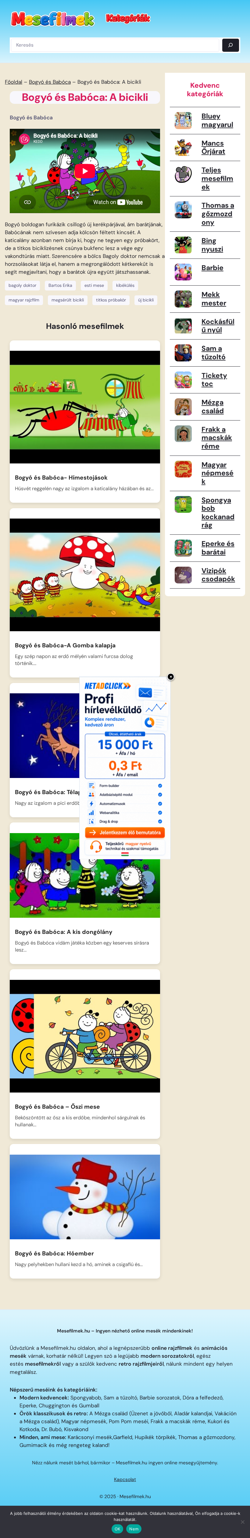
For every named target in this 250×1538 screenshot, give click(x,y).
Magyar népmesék (218, 473)
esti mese (94, 285)
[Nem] (242, 1522)
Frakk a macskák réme (217, 438)
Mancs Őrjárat (213, 147)
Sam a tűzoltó (214, 352)
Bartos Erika (60, 285)
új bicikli (146, 300)
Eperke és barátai (218, 548)
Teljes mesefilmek (217, 178)
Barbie (212, 267)
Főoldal (13, 82)
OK (117, 1528)
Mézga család (213, 406)
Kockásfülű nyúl (218, 326)
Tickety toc (214, 380)
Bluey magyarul (217, 120)
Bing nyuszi (212, 245)
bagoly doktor (22, 285)
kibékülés (125, 285)
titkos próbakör (111, 300)
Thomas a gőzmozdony (218, 214)
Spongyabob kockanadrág (218, 512)
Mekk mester (214, 299)
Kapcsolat (125, 1479)
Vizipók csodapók (218, 575)
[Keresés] (230, 45)
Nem (133, 1528)
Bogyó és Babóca (50, 82)
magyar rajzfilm (24, 300)
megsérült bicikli (68, 300)
